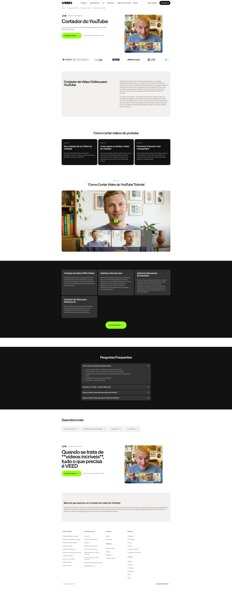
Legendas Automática (69, 549)
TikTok (129, 574)
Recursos (110, 3)
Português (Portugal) (162, 584)
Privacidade (131, 539)
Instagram (131, 571)
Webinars (108, 555)
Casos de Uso (94, 3)
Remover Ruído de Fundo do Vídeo (91, 558)
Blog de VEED (110, 548)
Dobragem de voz (89, 566)
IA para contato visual (90, 549)
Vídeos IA (87, 543)
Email (129, 578)
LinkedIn (130, 565)
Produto (83, 3)
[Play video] (116, 221)
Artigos (108, 552)
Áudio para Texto (67, 546)
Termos (130, 543)
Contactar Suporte (133, 549)
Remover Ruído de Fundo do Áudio (91, 553)
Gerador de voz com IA (91, 546)
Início (63, 8)
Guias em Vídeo (110, 558)
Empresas (109, 539)
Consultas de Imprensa (134, 552)
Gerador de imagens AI (91, 539)
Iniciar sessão (152, 3)
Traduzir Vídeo (67, 565)
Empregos (131, 536)
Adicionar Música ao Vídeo (70, 536)
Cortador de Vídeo (85, 8)
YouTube (130, 561)
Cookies (130, 546)
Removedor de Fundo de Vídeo (93, 562)
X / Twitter (130, 568)
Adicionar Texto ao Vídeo (70, 543)
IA (103, 3)
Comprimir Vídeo (68, 556)
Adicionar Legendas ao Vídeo (71, 539)
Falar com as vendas (124, 3)
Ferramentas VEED (72, 8)
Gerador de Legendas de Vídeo (72, 552)
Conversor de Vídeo (68, 559)
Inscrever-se (165, 3)
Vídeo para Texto (67, 562)
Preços (135, 3)
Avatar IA (87, 536)
